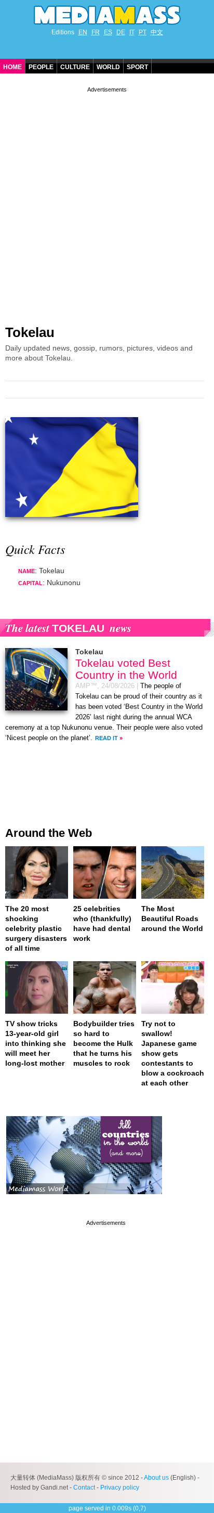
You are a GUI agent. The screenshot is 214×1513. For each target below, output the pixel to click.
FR (95, 32)
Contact (84, 1487)
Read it (106, 738)
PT (142, 32)
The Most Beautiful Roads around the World (172, 918)
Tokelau (30, 332)
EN (82, 32)
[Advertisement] (107, 202)
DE (120, 32)
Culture (75, 67)
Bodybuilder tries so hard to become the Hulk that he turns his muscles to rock (104, 1043)
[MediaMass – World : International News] (84, 1202)
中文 (157, 32)
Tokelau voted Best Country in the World (126, 669)
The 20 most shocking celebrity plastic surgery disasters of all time (36, 928)
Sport (137, 67)
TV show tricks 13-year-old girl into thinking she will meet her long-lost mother (35, 1043)
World (108, 67)
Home (12, 67)
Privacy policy (119, 1487)
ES (108, 32)
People (41, 67)
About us (156, 1477)
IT (132, 32)
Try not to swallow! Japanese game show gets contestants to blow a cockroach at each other (172, 1053)
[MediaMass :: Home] (107, 15)
